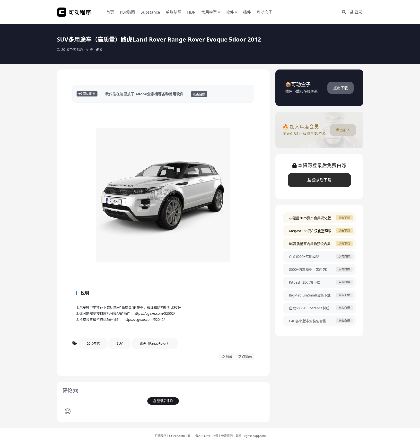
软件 (230, 12)
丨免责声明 (225, 436)
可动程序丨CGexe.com (170, 436)
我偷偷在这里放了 (155, 93)
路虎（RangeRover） (155, 343)
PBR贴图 (127, 12)
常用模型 (209, 12)
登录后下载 (321, 180)
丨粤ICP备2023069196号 (201, 436)
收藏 (229, 356)
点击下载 (340, 87)
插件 (247, 12)
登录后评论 (165, 401)
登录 (358, 12)
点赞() (247, 356)
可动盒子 (264, 12)
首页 (110, 12)
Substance (150, 12)
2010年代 (68, 49)
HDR (191, 12)
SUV (80, 49)
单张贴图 (173, 12)
